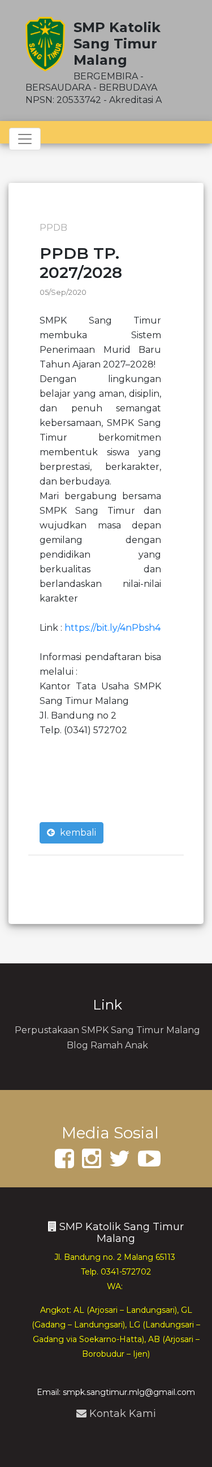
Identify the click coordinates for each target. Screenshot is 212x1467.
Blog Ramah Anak (107, 1045)
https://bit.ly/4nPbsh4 (112, 627)
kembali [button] (77, 832)
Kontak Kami (122, 1413)
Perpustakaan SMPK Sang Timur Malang (107, 1030)
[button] (100, 562)
